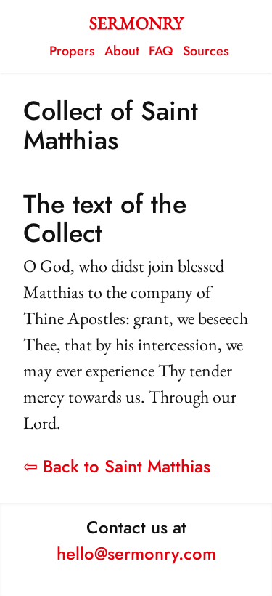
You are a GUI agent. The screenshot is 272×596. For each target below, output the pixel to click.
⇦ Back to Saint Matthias (116, 466)
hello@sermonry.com (136, 553)
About (121, 50)
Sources (206, 50)
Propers (72, 50)
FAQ (161, 50)
